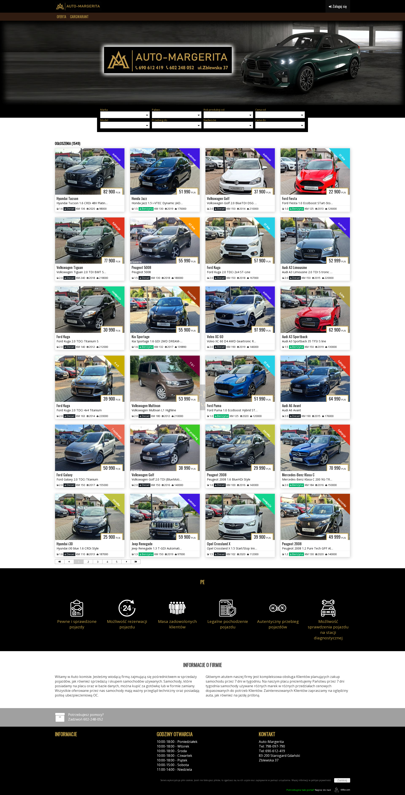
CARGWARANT (79, 16)
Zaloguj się (339, 6)
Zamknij (342, 780)
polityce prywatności (321, 780)
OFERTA (61, 16)
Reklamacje (64, 755)
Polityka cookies (67, 746)
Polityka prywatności (71, 741)
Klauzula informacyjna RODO (77, 751)
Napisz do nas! (308, 789)
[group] (202, 63)
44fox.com (345, 789)
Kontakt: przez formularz (278, 765)
